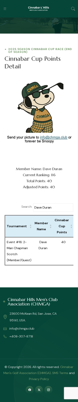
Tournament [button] (17, 226)
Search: (26, 207)
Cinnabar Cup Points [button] (62, 226)
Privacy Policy (39, 379)
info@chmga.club (21, 328)
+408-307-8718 (21, 336)
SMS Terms (60, 373)
